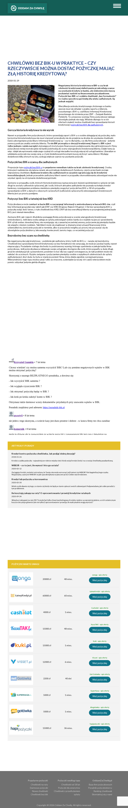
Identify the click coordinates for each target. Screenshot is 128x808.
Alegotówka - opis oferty (99, 707)
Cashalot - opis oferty (99, 608)
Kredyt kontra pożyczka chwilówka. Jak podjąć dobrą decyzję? (43, 453)
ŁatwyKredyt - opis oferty (100, 591)
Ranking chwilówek (103, 791)
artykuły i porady (23, 445)
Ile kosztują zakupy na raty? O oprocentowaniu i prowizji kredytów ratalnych (51, 493)
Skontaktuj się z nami (102, 794)
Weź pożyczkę (99, 580)
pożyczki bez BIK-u (33, 167)
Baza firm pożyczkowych (100, 784)
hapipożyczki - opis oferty (100, 724)
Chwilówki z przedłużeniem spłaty (67, 793)
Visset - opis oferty (99, 658)
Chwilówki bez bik (39, 794)
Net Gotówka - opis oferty (100, 674)
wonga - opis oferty (99, 575)
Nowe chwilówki (40, 791)
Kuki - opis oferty (99, 641)
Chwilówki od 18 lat (70, 784)
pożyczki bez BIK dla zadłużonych (87, 124)
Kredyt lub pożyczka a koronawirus (30, 479)
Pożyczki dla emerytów (69, 787)
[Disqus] (68, 315)
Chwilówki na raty (39, 784)
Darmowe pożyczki (39, 787)
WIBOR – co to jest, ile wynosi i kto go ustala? (35, 465)
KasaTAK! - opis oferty (99, 624)
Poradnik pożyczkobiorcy (100, 787)
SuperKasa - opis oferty (100, 691)
